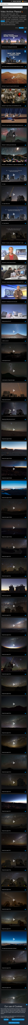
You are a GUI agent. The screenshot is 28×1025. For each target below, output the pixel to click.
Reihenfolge (21, 27)
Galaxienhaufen (14, 19)
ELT (1, 17)
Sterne (16, 22)
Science (14, 1)
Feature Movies (22, 17)
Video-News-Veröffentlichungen (8, 24)
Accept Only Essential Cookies (18, 1019)
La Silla (21, 19)
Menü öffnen (5, 4)
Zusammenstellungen (15, 15)
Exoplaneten (15, 17)
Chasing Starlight (5, 15)
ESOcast (5, 17)
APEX (17, 14)
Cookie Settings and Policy (14, 1022)
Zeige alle (3, 14)
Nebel (25, 19)
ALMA (14, 14)
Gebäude (7, 21)
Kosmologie (23, 15)
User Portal (19, 1)
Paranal (3, 21)
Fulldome (3, 19)
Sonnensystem (4, 22)
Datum (25, 27)
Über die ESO (9, 14)
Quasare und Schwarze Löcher (17, 21)
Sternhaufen (11, 22)
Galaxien (8, 19)
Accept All (6, 1019)
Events (9, 17)
